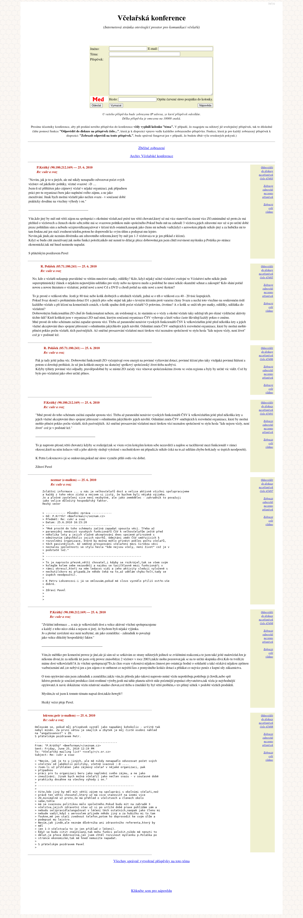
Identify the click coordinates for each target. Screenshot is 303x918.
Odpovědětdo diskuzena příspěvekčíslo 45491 (266, 408)
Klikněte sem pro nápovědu (151, 890)
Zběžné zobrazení (151, 147)
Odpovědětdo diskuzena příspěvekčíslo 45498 (266, 617)
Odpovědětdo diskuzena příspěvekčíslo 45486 (266, 353)
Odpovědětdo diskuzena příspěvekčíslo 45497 (266, 485)
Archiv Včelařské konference (151, 155)
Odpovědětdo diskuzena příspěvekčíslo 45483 (266, 172)
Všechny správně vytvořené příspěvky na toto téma (151, 860)
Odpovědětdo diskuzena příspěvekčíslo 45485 (266, 271)
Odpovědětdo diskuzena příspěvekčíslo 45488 (266, 720)
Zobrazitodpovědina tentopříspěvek (267, 191)
